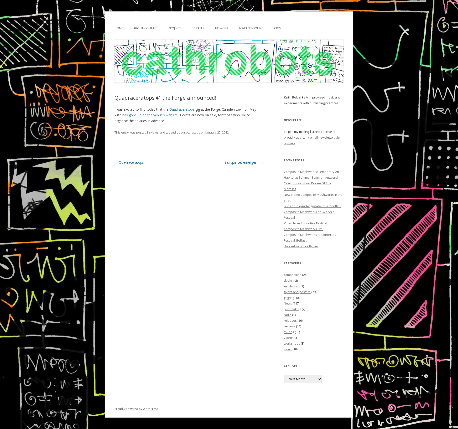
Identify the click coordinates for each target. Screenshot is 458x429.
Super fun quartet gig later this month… (312, 206)
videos (289, 338)
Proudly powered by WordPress (136, 409)
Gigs (277, 28)
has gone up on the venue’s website (150, 115)
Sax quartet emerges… (244, 162)
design (289, 280)
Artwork (221, 28)
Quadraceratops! (129, 162)
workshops (292, 343)
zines (288, 349)
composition (293, 275)
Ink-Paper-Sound (251, 28)
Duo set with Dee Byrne (301, 246)
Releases (198, 28)
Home (118, 28)
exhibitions (292, 286)
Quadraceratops (181, 109)
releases (290, 320)
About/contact (145, 28)
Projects (174, 28)
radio (287, 315)
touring (289, 332)
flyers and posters (297, 292)
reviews (289, 326)
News (155, 132)
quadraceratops (188, 132)
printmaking (292, 309)
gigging (289, 297)
